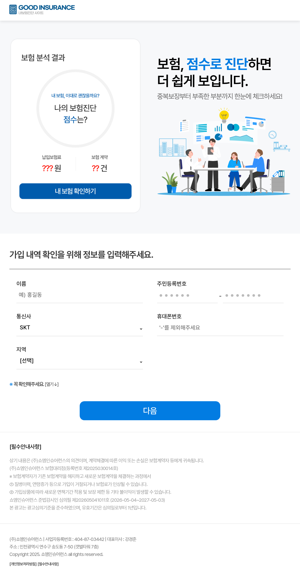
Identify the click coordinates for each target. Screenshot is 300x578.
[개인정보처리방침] (23, 564)
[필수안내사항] (48, 564)
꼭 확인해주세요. (34, 384)
